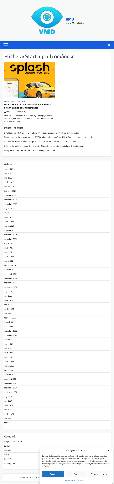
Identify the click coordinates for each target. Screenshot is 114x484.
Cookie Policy (70, 480)
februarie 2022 (10, 370)
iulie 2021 (8, 400)
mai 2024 (8, 252)
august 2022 (9, 344)
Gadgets (8, 101)
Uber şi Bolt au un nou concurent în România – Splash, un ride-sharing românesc (27, 106)
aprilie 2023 (9, 309)
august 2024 (9, 243)
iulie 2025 (8, 212)
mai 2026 (8, 177)
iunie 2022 (8, 352)
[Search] (109, 45)
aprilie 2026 (9, 182)
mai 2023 (8, 304)
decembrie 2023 (11, 274)
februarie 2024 (10, 265)
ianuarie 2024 (10, 269)
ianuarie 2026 (10, 195)
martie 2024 (9, 261)
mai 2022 (8, 357)
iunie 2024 (8, 247)
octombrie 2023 (10, 282)
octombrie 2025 (10, 204)
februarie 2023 (10, 317)
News (14, 101)
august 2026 (9, 169)
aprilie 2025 (9, 221)
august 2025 (9, 208)
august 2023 (9, 291)
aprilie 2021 (9, 414)
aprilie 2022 (9, 361)
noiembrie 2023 (10, 278)
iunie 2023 (8, 300)
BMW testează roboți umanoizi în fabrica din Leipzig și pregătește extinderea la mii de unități (41, 132)
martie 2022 (9, 365)
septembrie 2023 (11, 287)
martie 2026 (9, 186)
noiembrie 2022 (10, 331)
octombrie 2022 (10, 335)
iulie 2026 (8, 173)
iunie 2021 (8, 405)
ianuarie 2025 (10, 230)
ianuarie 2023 (10, 322)
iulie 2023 (8, 295)
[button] (108, 450)
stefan (8, 111)
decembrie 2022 (11, 326)
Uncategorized (10, 463)
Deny (76, 474)
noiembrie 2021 (10, 383)
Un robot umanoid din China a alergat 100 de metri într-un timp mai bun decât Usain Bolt (40, 141)
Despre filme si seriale (13, 441)
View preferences (99, 474)
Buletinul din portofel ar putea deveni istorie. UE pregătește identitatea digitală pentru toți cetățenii (44, 146)
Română (21, 101)
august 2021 (9, 396)
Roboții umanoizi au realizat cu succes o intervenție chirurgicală (29, 150)
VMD (70, 19)
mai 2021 (8, 409)
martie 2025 (9, 225)
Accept (53, 474)
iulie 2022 (8, 348)
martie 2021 (9, 418)
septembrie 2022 (11, 339)
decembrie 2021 (11, 379)
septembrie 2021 (11, 392)
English (7, 445)
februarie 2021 (10, 422)
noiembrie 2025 (10, 199)
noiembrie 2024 (10, 234)
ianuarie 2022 (10, 374)
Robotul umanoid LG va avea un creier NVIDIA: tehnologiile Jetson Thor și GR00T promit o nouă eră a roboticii (48, 137)
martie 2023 (9, 313)
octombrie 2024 (10, 239)
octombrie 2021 (10, 387)
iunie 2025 (8, 217)
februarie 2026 (10, 191)
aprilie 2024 (9, 256)
